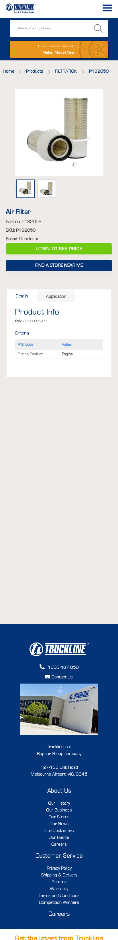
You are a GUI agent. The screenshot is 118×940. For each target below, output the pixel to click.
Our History (59, 803)
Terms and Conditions (59, 896)
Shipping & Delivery (59, 875)
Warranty (59, 889)
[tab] (22, 296)
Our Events (59, 837)
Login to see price (59, 249)
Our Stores (59, 817)
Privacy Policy (59, 868)
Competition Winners (59, 902)
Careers (59, 844)
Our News (59, 824)
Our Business (59, 810)
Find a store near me (59, 265)
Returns (59, 882)
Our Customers (59, 831)
